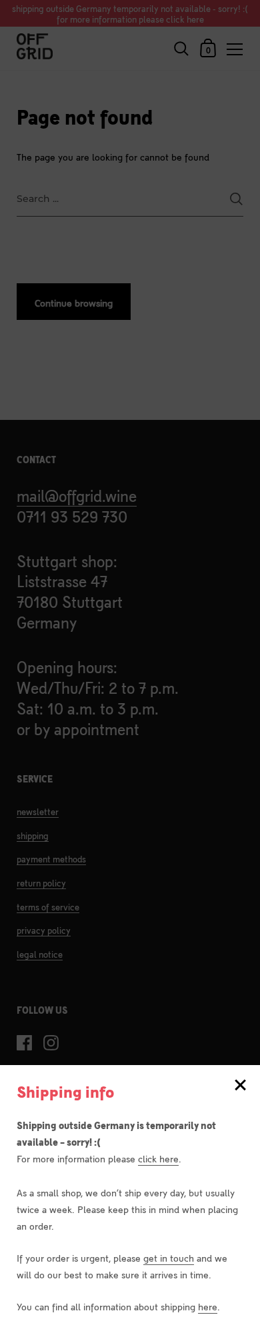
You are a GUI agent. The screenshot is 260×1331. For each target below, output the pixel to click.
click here (158, 1158)
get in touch (168, 1257)
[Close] (240, 1086)
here (207, 1306)
